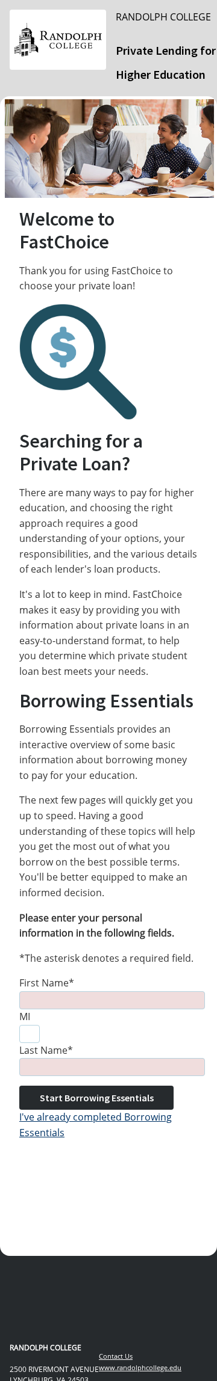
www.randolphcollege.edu (140, 1367)
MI (24, 1016)
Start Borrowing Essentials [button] (97, 1098)
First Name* (46, 982)
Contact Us (116, 1356)
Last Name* (46, 1050)
